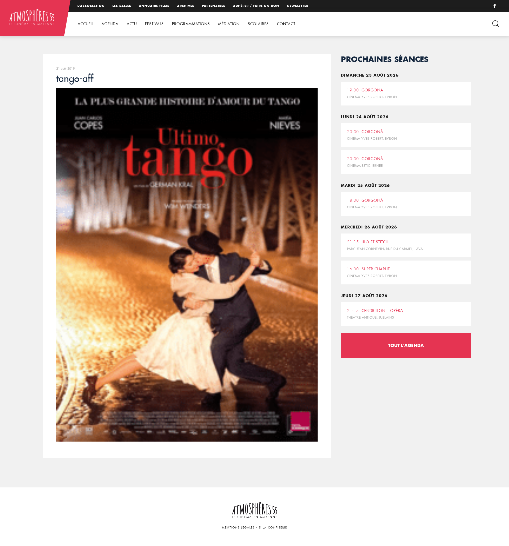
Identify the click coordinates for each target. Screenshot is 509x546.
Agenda (110, 23)
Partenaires (213, 6)
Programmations (191, 23)
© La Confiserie (273, 527)
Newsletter (297, 6)
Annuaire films (154, 6)
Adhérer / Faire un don (256, 6)
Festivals (154, 23)
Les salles (121, 6)
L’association (91, 6)
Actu (132, 23)
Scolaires (258, 23)
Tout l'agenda (406, 345)
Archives (185, 6)
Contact (286, 23)
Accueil (85, 23)
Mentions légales (238, 527)
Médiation (229, 23)
